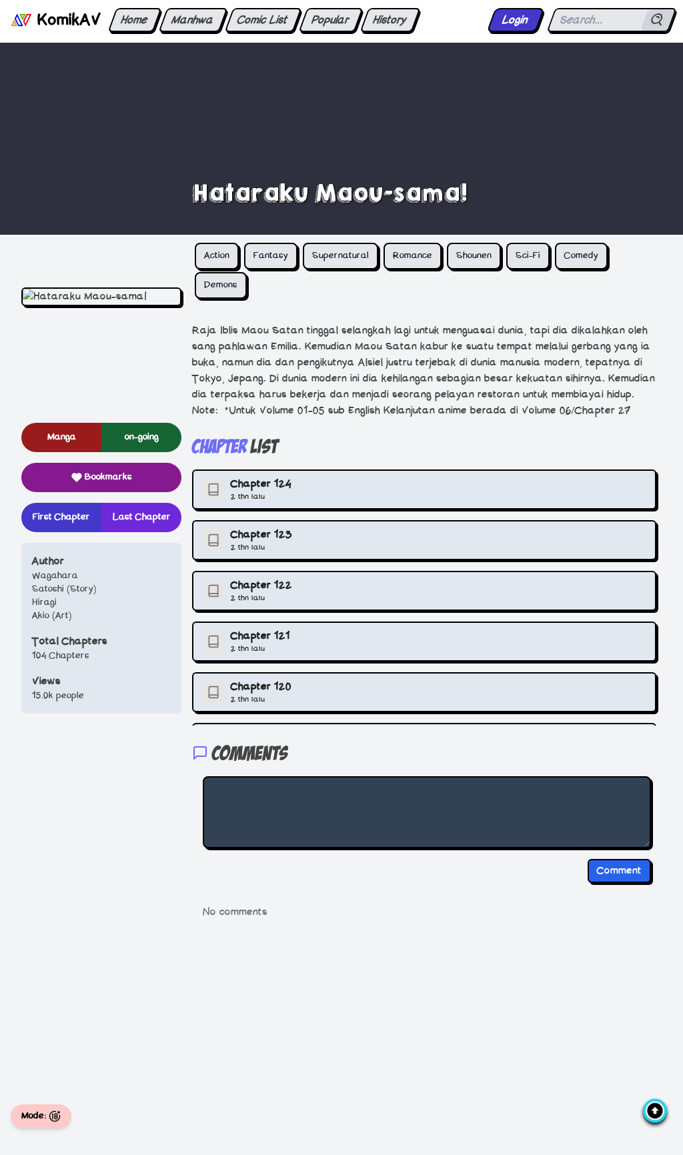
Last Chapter (142, 517)
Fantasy (270, 255)
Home (134, 20)
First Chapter (61, 517)
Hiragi (44, 602)
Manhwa (192, 20)
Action (216, 255)
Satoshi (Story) (64, 589)
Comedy (581, 255)
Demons (220, 285)
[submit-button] (657, 20)
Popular (330, 20)
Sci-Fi (528, 255)
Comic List (262, 20)
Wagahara (55, 576)
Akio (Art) (52, 616)
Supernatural (340, 255)
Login (515, 20)
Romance (412, 255)
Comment (619, 871)
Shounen (474, 255)
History (390, 20)
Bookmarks (108, 477)
